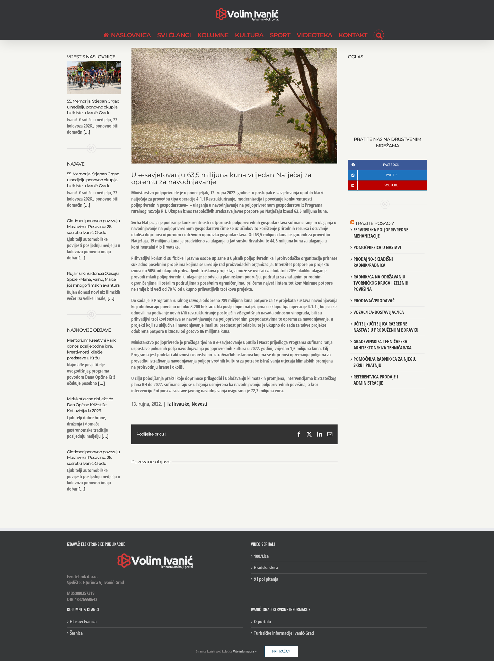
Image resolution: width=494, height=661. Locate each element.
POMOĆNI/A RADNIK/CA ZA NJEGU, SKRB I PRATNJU (385, 362)
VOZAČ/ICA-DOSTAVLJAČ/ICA (379, 312)
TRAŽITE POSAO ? (374, 223)
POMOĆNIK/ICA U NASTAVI (377, 247)
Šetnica (76, 633)
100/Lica (261, 556)
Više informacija (244, 651)
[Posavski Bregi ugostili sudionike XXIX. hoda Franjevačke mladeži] (234, 478)
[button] (379, 34)
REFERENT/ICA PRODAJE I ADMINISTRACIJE (376, 380)
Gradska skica (266, 568)
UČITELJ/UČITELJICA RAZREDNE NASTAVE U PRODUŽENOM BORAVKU (386, 327)
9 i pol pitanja (266, 579)
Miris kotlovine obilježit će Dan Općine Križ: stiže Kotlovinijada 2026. (90, 404)
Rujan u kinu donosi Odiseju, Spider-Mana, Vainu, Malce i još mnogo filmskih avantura (93, 279)
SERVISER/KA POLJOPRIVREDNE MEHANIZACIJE (381, 233)
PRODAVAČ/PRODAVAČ (374, 300)
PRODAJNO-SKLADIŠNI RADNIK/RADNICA (373, 262)
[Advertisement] (387, 92)
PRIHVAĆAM (281, 651)
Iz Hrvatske (178, 403)
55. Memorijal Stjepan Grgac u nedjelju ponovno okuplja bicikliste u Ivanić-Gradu (93, 107)
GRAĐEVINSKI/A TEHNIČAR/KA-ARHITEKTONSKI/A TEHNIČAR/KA (383, 344)
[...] (86, 132)
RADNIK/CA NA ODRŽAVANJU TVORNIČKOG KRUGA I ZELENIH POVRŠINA (381, 283)
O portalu (262, 621)
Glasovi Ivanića (83, 621)
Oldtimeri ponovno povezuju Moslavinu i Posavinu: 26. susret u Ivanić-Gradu (93, 226)
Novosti (199, 403)
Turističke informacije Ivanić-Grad (284, 633)
